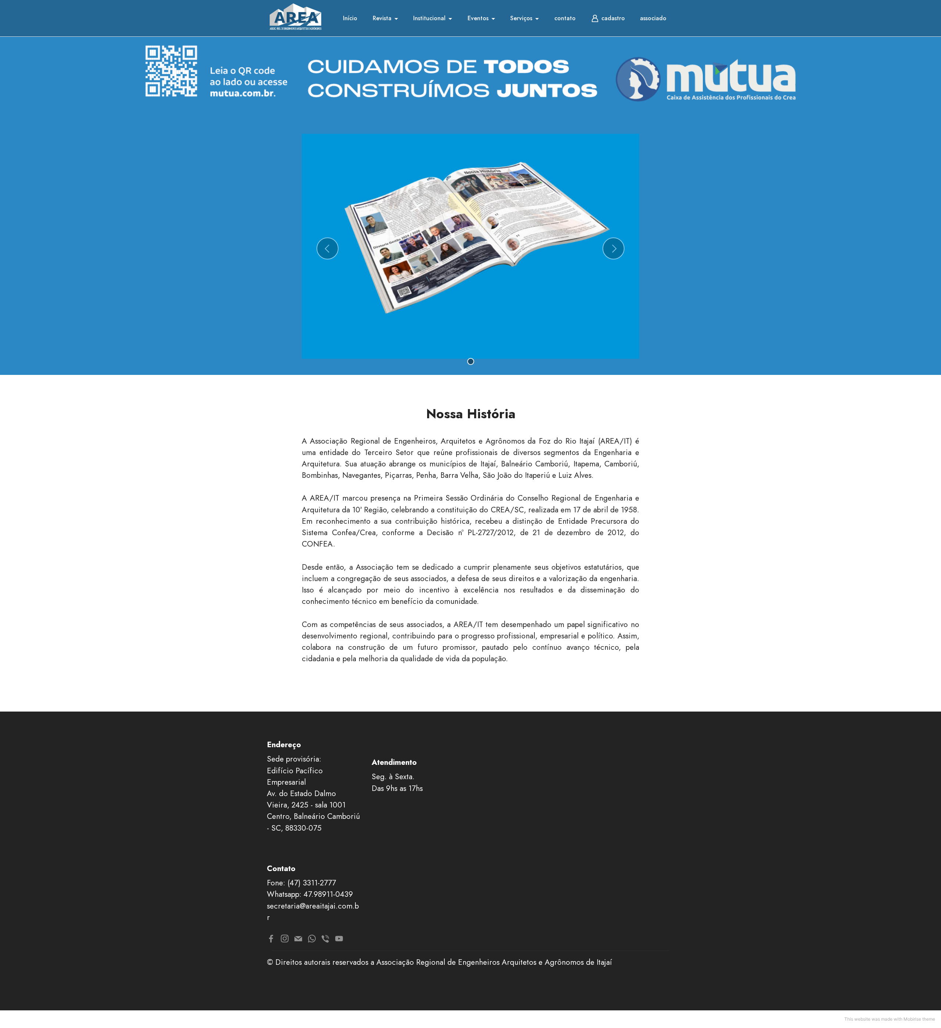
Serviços (521, 18)
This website (857, 1019)
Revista (382, 18)
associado (653, 18)
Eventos (478, 18)
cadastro (613, 18)
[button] (327, 248)
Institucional (429, 18)
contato (565, 18)
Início (350, 18)
